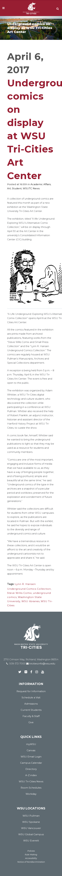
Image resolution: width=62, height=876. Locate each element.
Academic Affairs (41, 184)
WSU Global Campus (31, 834)
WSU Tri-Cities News (31, 781)
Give (31, 722)
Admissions (31, 703)
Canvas (31, 750)
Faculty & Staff (31, 716)
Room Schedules (31, 787)
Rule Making (31, 854)
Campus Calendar (31, 762)
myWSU (31, 744)
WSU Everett (31, 840)
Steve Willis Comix (19, 592)
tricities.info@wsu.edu (42, 663)
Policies (31, 851)
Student (17, 188)
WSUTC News (31, 188)
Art (9, 188)
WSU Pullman (31, 815)
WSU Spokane (31, 821)
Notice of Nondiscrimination (31, 862)
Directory (31, 769)
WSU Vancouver (31, 828)
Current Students (31, 709)
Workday (31, 793)
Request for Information (31, 691)
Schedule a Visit (31, 697)
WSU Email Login (31, 756)
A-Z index (31, 775)
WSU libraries (30, 601)
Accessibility (31, 858)
